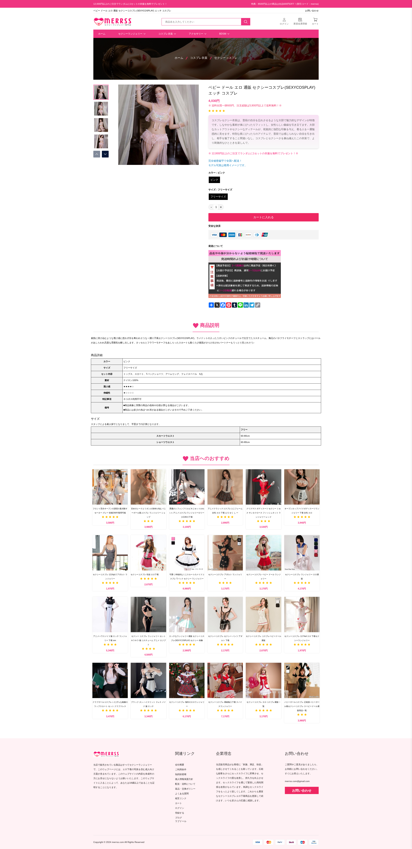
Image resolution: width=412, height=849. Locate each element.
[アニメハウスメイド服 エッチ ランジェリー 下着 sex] (110, 614)
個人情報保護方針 (184, 779)
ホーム (101, 33)
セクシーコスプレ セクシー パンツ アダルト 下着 (225, 638)
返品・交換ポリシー (185, 789)
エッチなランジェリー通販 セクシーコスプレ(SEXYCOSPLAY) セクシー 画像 (186, 638)
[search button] (245, 21)
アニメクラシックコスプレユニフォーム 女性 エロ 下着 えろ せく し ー (225, 511)
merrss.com (118, 842)
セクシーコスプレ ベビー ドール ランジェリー (263, 576)
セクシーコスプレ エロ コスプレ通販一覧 (263, 704)
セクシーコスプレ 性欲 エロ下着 (145, 574)
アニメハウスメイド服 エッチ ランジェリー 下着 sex (110, 638)
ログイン (179, 808)
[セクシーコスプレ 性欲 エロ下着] (148, 552)
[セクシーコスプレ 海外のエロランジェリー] (187, 680)
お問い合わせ (312, 10)
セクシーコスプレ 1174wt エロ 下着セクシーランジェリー (301, 638)
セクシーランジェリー (130, 33)
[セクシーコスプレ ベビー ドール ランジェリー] (263, 552)
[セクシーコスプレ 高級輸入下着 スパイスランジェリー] (225, 680)
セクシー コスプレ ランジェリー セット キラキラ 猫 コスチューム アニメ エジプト (148, 640)
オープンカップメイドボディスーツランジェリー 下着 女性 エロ (302, 511)
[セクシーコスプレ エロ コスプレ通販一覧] (263, 680)
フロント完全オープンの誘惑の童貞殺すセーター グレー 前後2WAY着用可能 (110, 511)
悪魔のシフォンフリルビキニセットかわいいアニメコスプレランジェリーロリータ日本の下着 (186, 513)
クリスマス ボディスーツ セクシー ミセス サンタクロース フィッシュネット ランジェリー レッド (263, 513)
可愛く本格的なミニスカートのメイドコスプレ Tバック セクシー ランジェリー (186, 576)
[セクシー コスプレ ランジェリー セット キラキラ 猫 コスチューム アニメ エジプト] (148, 614)
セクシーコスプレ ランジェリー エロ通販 (302, 576)
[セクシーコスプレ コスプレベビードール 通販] (263, 614)
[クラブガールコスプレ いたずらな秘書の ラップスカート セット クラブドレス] (110, 680)
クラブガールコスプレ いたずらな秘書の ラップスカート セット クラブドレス (110, 704)
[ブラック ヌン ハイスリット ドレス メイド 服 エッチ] (148, 680)
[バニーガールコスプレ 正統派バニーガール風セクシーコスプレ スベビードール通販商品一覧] (302, 680)
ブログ (178, 818)
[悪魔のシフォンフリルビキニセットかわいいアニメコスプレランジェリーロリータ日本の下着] (187, 486)
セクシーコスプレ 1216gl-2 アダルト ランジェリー (110, 576)
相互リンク (180, 798)
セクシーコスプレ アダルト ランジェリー (225, 576)
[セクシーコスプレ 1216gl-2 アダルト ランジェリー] (110, 552)
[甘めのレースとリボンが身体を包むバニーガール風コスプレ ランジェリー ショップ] (148, 486)
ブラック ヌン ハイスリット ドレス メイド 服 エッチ (148, 704)
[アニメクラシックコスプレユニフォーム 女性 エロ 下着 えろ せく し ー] (225, 486)
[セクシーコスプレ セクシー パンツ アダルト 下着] (225, 614)
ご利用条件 (180, 769)
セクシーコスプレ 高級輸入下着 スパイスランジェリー (225, 704)
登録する (179, 813)
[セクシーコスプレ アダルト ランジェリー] (225, 552)
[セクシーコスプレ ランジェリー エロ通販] (302, 552)
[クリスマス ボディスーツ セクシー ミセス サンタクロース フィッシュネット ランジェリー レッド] (263, 486)
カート (178, 803)
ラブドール (180, 821)
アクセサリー (196, 33)
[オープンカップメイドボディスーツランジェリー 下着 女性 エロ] (302, 486)
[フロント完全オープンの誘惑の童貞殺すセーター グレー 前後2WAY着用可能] (110, 486)
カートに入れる (263, 217)
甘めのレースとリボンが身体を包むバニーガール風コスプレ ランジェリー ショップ (148, 513)
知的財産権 (180, 774)
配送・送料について (185, 784)
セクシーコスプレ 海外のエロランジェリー (186, 704)
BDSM (223, 33)
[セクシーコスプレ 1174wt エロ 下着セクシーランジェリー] (302, 614)
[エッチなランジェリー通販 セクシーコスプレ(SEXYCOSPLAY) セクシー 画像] (187, 614)
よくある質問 (182, 793)
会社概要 (179, 765)
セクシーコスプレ (225, 57)
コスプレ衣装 (165, 33)
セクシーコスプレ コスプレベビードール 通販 (263, 638)
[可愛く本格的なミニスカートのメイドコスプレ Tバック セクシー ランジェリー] (187, 552)
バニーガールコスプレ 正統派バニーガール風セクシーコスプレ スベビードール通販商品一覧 (301, 706)
